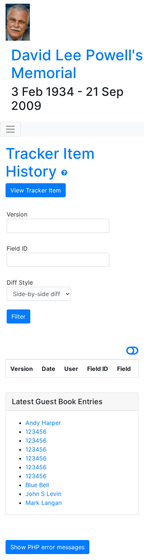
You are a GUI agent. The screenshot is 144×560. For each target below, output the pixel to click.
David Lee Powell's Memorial (77, 64)
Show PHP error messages (47, 547)
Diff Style (20, 282)
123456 (36, 431)
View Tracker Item (35, 190)
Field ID (17, 248)
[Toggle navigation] (10, 129)
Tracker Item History (50, 162)
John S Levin (43, 493)
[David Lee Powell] (15, 22)
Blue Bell (37, 485)
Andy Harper (43, 422)
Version (17, 214)
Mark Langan (43, 502)
